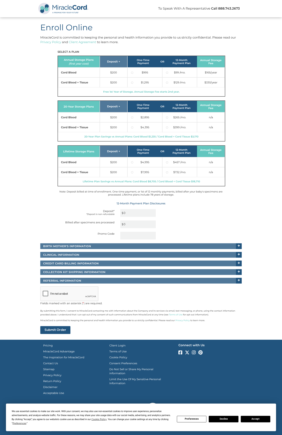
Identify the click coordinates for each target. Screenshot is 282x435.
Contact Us (50, 363)
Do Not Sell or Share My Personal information (131, 371)
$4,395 (144, 127)
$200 (113, 72)
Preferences (192, 419)
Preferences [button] (19, 423)
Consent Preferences (123, 363)
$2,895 (145, 117)
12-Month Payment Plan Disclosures (141, 203)
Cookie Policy (118, 357)
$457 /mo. (179, 162)
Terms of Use (176, 314)
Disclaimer (50, 387)
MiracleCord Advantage (59, 351)
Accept (255, 419)
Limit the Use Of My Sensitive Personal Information (135, 381)
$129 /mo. (179, 82)
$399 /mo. (179, 127)
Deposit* (100, 212)
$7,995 (145, 172)
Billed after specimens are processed (90, 222)
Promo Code (106, 233)
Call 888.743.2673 (225, 9)
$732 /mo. (179, 172)
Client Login (117, 345)
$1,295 (145, 82)
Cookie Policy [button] (99, 419)
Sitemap (48, 369)
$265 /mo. (179, 117)
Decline (224, 419)
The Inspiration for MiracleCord (63, 357)
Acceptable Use (53, 393)
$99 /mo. (179, 72)
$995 (145, 72)
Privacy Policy (50, 42)
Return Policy (52, 381)
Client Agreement (82, 42)
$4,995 (144, 162)
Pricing (48, 345)
